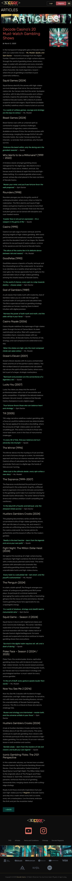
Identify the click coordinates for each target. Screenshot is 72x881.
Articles (17, 840)
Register (27, 793)
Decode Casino (21, 877)
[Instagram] (43, 830)
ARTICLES (9, 10)
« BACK (9, 809)
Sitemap (45, 840)
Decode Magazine (58, 840)
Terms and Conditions (31, 840)
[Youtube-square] (28, 830)
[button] (69, 3)
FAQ (9, 840)
